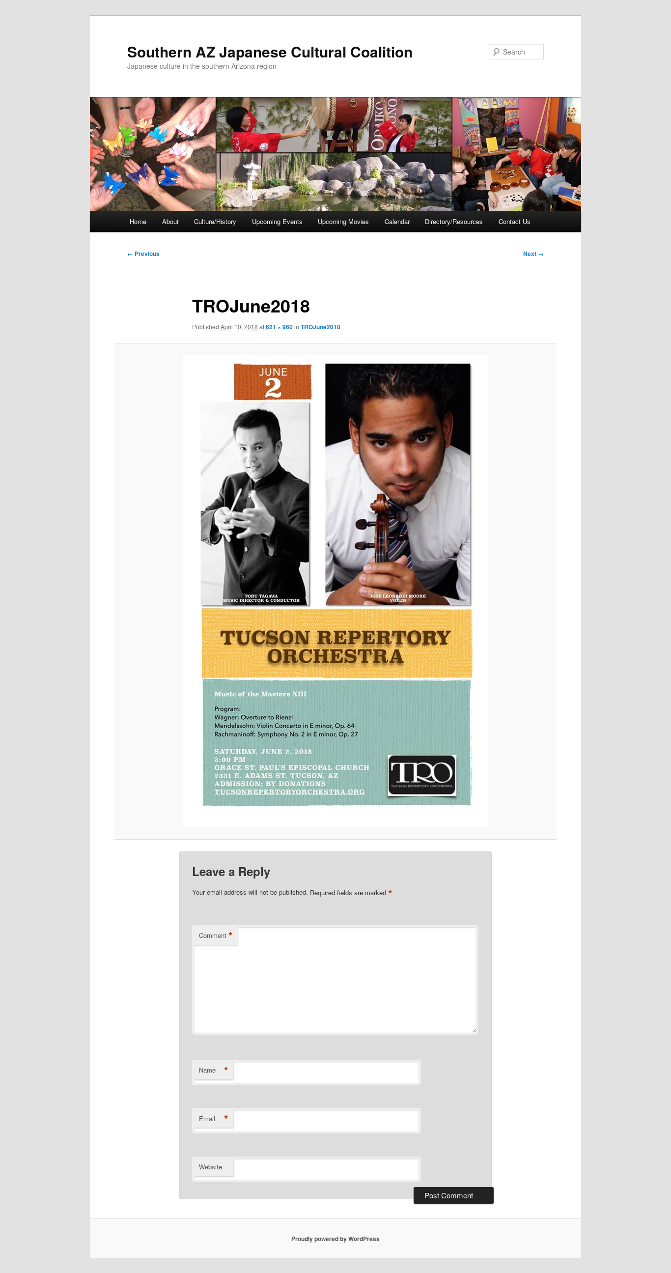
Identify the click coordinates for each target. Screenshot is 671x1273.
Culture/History (215, 221)
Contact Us (515, 221)
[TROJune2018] (335, 591)
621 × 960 (279, 326)
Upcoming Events (277, 221)
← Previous (143, 253)
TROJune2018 (320, 326)
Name (213, 1070)
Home (138, 221)
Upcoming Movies (343, 221)
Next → (533, 253)
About (170, 221)
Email (213, 1119)
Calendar (397, 221)
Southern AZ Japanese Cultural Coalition (270, 51)
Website (210, 1166)
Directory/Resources (454, 221)
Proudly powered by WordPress (335, 1238)
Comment (216, 935)
